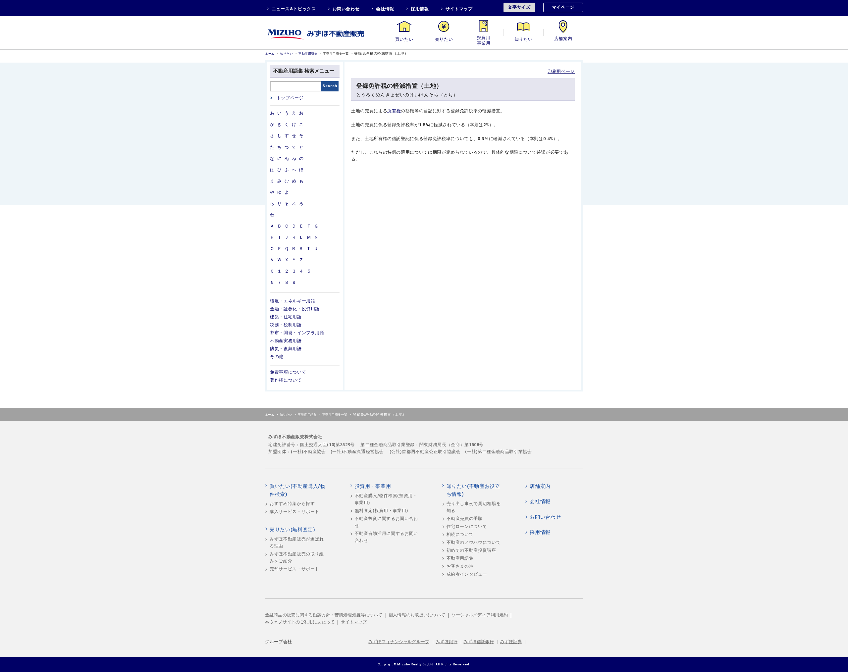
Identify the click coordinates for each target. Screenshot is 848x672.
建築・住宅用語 (286, 316)
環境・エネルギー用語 (292, 300)
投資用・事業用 (484, 39)
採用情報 (420, 8)
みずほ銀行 (446, 641)
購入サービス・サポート (294, 511)
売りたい (444, 39)
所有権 (394, 110)
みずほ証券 (511, 641)
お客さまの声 (460, 566)
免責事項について (288, 372)
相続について (460, 534)
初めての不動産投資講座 (471, 550)
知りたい (523, 39)
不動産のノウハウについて (474, 542)
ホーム (270, 53)
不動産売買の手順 (465, 518)
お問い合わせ (346, 8)
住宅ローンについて (467, 526)
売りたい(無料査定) (292, 530)
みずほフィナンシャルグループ (398, 641)
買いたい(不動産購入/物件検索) (298, 490)
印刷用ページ (561, 71)
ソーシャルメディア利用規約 (479, 614)
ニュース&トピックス (294, 8)
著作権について (286, 380)
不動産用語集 (308, 53)
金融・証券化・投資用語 (295, 308)
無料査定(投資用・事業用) (381, 510)
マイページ (563, 7)
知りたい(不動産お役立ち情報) (473, 490)
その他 (277, 356)
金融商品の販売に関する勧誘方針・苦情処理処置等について (324, 614)
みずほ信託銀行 (478, 641)
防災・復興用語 (286, 348)
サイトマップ (459, 8)
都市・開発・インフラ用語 (297, 332)
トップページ (290, 97)
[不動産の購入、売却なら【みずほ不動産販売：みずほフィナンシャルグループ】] (324, 32)
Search (329, 85)
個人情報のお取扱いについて (417, 614)
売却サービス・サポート (294, 568)
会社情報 (385, 8)
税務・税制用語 (286, 324)
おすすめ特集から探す (292, 503)
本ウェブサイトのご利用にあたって (300, 621)
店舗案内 (563, 39)
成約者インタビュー (467, 574)
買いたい (404, 39)
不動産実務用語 (286, 340)
